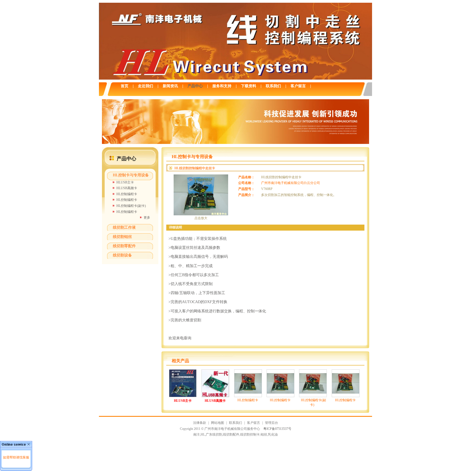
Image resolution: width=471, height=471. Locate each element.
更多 (147, 217)
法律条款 (199, 423)
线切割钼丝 (122, 237)
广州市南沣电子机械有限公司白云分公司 (290, 183)
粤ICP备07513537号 (277, 429)
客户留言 (253, 423)
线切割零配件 (124, 246)
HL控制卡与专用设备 (131, 175)
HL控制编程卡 (126, 194)
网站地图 (217, 423)
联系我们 (235, 423)
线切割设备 (122, 255)
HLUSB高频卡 (126, 188)
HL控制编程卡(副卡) (131, 206)
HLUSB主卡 (125, 182)
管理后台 (271, 423)
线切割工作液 (124, 227)
